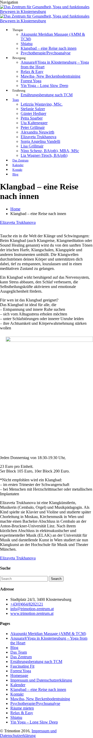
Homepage (19, 675)
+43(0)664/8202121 (26, 604)
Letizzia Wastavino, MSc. (42, 104)
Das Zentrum (20, 160)
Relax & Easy (32, 71)
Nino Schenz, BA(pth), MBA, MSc (50, 151)
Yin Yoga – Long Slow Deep (44, 85)
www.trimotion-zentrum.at (31, 613)
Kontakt (17, 170)
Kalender (18, 165)
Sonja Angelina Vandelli (40, 141)
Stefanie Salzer (33, 109)
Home (15, 209)
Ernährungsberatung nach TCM (47, 95)
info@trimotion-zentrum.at (32, 609)
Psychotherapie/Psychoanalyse (46, 53)
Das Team (18, 652)
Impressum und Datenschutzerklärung (41, 680)
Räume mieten (22, 708)
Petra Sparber (32, 118)
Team (15, 100)
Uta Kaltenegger (34, 123)
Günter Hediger (33, 113)
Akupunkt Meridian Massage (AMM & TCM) (48, 633)
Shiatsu (27, 43)
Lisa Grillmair (32, 146)
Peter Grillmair (33, 127)
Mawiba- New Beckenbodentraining (50, 76)
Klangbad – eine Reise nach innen (48, 48)
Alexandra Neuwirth (37, 132)
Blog (15, 174)
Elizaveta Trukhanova (38, 137)
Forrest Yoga (31, 81)
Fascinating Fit (22, 666)
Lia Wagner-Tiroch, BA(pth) (44, 155)
